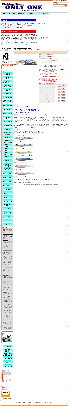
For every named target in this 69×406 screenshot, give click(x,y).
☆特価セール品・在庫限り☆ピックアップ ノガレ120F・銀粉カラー (8, 234)
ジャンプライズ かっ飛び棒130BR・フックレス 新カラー (8, 262)
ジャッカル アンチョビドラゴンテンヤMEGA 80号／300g (8, 320)
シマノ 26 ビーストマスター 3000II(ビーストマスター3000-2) (8, 291)
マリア (29, 48)
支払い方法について (30, 402)
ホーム (15, 48)
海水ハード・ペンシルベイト (22, 48)
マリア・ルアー (24, 49)
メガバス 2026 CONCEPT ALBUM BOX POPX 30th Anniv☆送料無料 (8, 276)
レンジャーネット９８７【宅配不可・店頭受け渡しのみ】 (7, 307)
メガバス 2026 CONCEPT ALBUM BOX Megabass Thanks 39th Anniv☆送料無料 (7, 272)
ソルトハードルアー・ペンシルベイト (35, 49)
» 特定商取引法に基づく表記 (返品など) (60, 103)
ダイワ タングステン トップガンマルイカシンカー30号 (7, 268)
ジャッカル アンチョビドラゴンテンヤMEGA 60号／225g (8, 316)
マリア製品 (19, 49)
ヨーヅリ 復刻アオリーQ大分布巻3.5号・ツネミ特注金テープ (7, 253)
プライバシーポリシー (49, 402)
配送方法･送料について (39, 402)
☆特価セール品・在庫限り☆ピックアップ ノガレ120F (8, 230)
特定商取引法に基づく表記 (21, 402)
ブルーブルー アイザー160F (8, 241)
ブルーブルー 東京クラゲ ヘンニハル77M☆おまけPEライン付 (7, 284)
